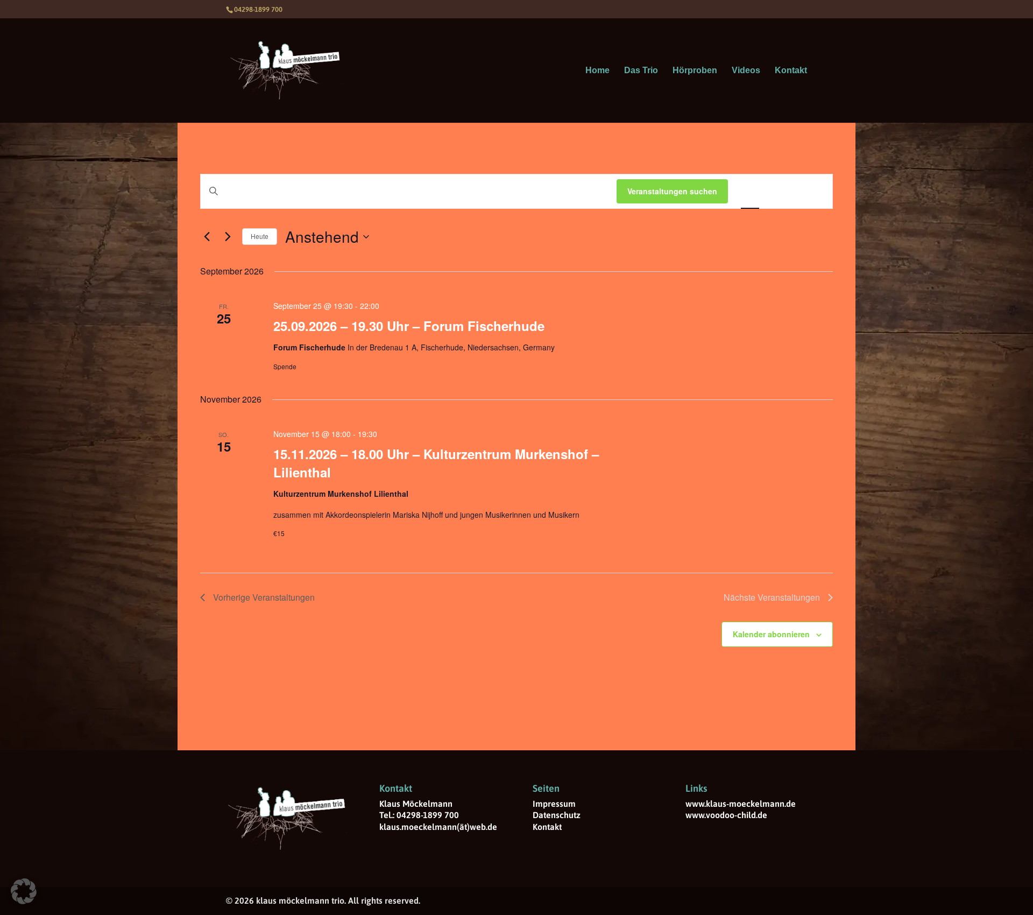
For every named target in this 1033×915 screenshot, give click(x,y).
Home (597, 71)
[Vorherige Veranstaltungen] (206, 236)
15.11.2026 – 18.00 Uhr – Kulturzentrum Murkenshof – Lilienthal (436, 463)
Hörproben (695, 71)
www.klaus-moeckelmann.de (740, 803)
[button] (23, 891)
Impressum (554, 803)
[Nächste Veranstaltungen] (227, 236)
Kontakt (791, 71)
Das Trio (641, 71)
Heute (259, 236)
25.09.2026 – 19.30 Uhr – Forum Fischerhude (408, 325)
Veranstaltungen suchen (672, 191)
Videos (746, 71)
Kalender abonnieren (771, 634)
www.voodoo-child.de (726, 815)
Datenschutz (557, 815)
